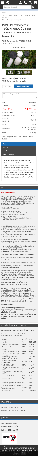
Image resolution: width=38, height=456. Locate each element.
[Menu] (2, 2)
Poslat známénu (8, 154)
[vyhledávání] (30, 3)
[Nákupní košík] (35, 3)
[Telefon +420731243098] (25, 3)
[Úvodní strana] (7, 3)
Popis (5, 144)
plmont (33, 105)
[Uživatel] (20, 3)
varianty (5, 147)
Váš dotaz (6, 151)
